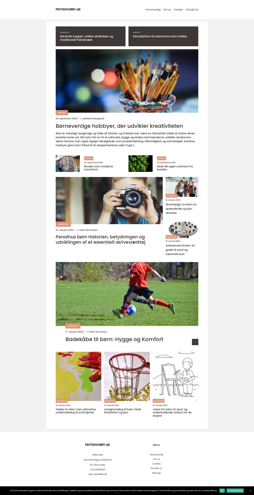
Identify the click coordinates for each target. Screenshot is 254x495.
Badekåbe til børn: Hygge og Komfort (114, 339)
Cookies (178, 9)
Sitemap (156, 472)
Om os (167, 9)
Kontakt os (192, 9)
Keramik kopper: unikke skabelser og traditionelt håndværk (86, 38)
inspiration (65, 32)
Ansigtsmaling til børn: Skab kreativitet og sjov (122, 411)
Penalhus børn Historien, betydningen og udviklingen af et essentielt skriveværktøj (100, 239)
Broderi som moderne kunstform (98, 168)
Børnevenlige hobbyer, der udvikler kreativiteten (119, 126)
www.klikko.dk (100, 474)
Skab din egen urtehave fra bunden (175, 168)
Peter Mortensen (88, 230)
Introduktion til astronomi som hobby (160, 36)
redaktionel (63, 224)
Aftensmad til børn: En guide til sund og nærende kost (180, 250)
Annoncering (153, 9)
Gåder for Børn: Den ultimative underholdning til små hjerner (76, 411)
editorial (136, 32)
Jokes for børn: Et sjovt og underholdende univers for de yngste (172, 412)
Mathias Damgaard (93, 119)
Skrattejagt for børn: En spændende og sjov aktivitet (181, 209)
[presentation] (195, 342)
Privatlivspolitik (235, 490)
